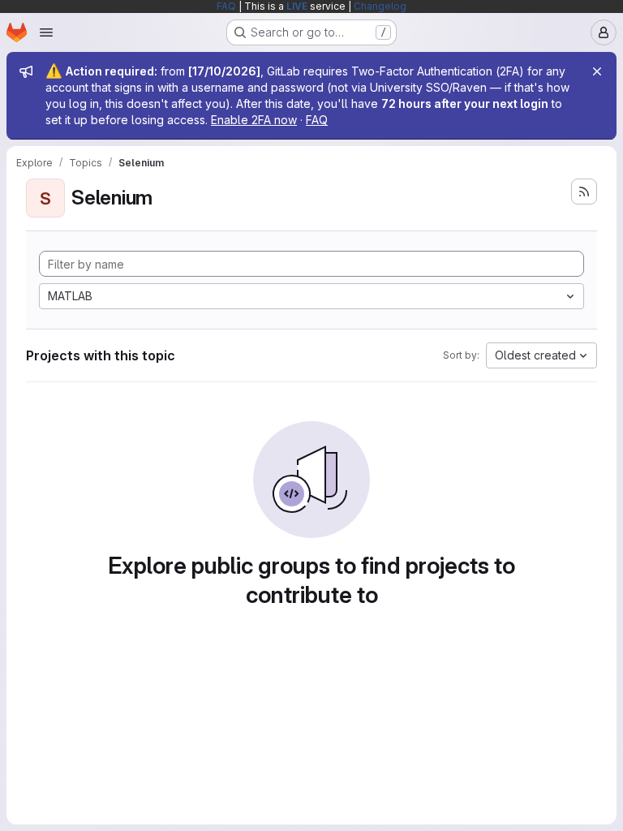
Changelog (380, 6)
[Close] (597, 71)
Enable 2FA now (254, 120)
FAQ (226, 6)
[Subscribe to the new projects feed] (584, 192)
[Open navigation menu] (46, 32)
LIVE (296, 6)
